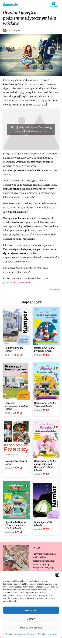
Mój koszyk (53, 5)
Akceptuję (31, 610)
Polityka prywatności (47, 634)
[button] (57, 575)
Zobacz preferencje (31, 627)
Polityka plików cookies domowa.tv (21, 634)
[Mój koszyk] (53, 3)
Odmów (31, 618)
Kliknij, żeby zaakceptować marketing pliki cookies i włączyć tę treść (31, 129)
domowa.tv (10, 4)
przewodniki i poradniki (16, 282)
